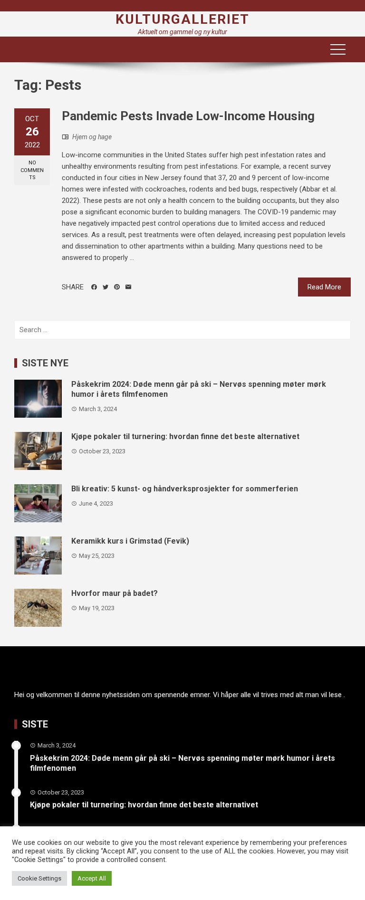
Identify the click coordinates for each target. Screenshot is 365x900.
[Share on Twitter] (105, 287)
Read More (324, 287)
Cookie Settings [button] (39, 878)
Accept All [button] (91, 878)
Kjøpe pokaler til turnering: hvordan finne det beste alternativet (185, 436)
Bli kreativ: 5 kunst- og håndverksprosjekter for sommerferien (184, 488)
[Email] (128, 287)
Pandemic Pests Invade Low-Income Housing (188, 116)
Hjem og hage (92, 137)
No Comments (32, 170)
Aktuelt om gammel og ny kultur (182, 32)
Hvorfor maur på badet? (114, 593)
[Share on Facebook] (94, 287)
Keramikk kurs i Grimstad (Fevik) (130, 541)
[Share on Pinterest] (117, 287)
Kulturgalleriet (182, 19)
